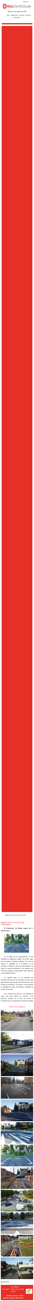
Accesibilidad (15, 1287)
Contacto (22, 15)
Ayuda (13, 1291)
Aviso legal (5, 1289)
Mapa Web (14, 15)
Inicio (8, 15)
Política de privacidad (17, 1289)
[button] (17, 23)
